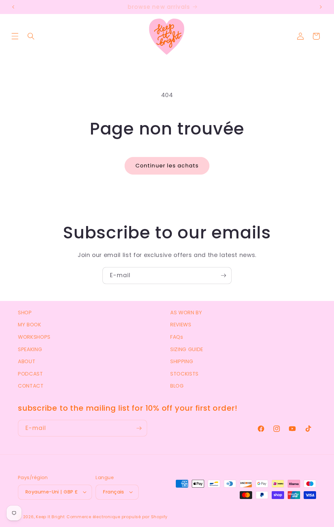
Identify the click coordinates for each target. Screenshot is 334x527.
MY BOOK (29, 324)
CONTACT (31, 385)
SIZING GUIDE (186, 349)
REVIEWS (180, 324)
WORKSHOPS (34, 337)
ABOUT (26, 361)
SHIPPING (181, 361)
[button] (15, 36)
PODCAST (30, 373)
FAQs (176, 337)
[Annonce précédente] (13, 7)
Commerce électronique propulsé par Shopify (117, 517)
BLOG (177, 385)
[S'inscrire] (223, 275)
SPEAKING (30, 349)
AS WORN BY (186, 312)
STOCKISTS (184, 373)
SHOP (25, 312)
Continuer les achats (167, 165)
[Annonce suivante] (320, 7)
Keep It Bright (50, 517)
